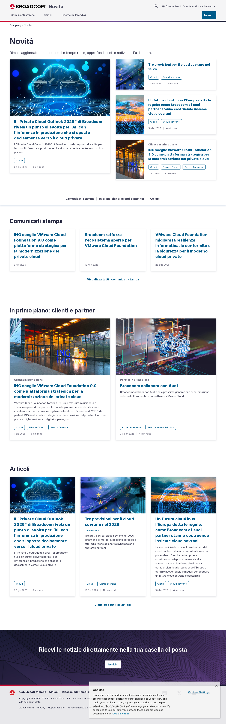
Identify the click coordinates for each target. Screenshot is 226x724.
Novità (56, 6)
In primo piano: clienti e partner (121, 198)
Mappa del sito (56, 707)
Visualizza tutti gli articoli (112, 605)
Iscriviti (209, 15)
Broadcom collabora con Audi (149, 385)
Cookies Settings (199, 692)
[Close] (216, 686)
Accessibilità (26, 707)
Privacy (41, 707)
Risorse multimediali (76, 692)
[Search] (156, 6)
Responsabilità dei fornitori (83, 707)
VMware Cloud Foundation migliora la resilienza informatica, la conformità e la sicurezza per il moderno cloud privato (182, 245)
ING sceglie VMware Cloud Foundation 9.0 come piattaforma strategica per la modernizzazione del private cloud (180, 154)
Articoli (155, 198)
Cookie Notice (120, 713)
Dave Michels (92, 530)
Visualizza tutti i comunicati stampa (113, 279)
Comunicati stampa (80, 198)
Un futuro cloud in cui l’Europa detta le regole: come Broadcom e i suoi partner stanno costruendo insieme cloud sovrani (182, 530)
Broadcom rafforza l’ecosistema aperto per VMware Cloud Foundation (111, 240)
